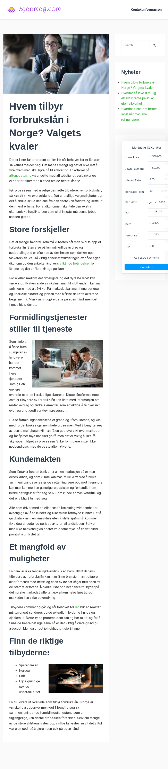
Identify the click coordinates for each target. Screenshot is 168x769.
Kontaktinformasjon (146, 9)
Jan (151, 202)
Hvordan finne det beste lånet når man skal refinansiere (139, 114)
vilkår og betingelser (75, 263)
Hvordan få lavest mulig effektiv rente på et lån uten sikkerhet (138, 98)
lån (77, 607)
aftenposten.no (20, 176)
